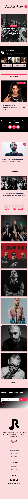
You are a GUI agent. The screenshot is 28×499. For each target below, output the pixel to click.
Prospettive (12, 25)
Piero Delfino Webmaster (10, 496)
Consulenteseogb (14, 497)
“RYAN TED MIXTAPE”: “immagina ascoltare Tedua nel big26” (13, 107)
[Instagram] (14, 127)
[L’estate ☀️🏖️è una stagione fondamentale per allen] (17, 60)
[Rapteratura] (14, 6)
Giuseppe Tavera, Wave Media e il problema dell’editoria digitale (12, 161)
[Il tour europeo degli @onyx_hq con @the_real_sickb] (24, 60)
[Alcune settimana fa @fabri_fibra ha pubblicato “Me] (11, 60)
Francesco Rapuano (8, 36)
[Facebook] (10, 127)
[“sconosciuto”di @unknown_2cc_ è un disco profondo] (4, 60)
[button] (2, 96)
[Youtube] (18, 127)
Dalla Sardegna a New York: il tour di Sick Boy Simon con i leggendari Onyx (12, 30)
